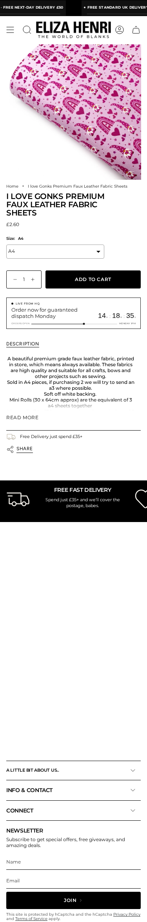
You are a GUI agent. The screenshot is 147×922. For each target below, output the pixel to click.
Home (12, 186)
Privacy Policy (126, 914)
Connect (19, 810)
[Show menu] (10, 30)
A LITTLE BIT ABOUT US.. (32, 770)
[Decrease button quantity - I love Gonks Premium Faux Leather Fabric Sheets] (13, 279)
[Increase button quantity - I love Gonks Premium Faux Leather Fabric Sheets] (34, 279)
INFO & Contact (29, 790)
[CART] (136, 30)
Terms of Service (31, 919)
